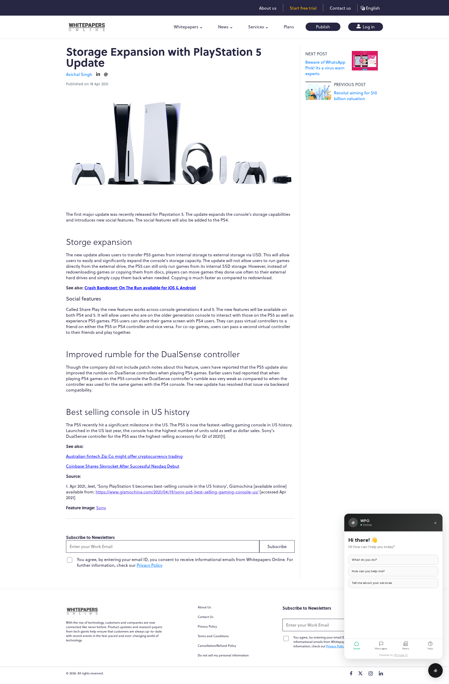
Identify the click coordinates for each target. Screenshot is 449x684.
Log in (368, 27)
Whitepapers (186, 27)
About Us (204, 607)
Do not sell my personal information (223, 655)
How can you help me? (368, 571)
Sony (101, 508)
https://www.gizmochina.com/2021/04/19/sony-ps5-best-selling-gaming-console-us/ (177, 492)
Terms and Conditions (213, 636)
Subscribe (277, 546)
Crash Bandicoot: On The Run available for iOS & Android (140, 288)
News (223, 27)
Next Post (316, 54)
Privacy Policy (149, 565)
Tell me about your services (372, 583)
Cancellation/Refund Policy (217, 645)
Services (256, 27)
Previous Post (350, 84)
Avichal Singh (79, 74)
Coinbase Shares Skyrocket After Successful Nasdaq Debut (122, 466)
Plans (289, 27)
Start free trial (303, 8)
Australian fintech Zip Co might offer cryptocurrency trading (124, 456)
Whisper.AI (401, 655)
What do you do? (364, 560)
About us (267, 8)
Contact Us (205, 617)
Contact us (340, 8)
